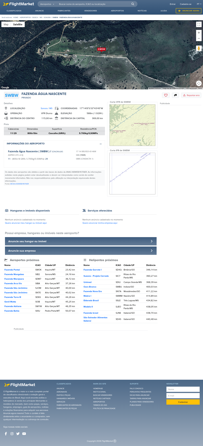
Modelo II (88, 306)
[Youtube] (24, 433)
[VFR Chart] (132, 125)
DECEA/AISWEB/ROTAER (19, 184)
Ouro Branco (90, 286)
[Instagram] (11, 433)
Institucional (99, 392)
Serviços (61, 402)
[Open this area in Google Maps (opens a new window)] (5, 87)
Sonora (47, 17)
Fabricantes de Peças (67, 408)
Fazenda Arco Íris (13, 283)
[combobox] (96, 4)
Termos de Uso (100, 405)
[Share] (175, 95)
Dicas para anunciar (139, 395)
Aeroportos (25, 17)
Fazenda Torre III (12, 297)
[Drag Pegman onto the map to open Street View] (199, 48)
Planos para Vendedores (142, 402)
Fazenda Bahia (11, 311)
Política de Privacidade (104, 408)
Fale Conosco (136, 388)
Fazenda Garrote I (93, 269)
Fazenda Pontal (12, 269)
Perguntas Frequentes (140, 392)
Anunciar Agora (190, 11)
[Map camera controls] (199, 83)
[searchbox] (97, 4)
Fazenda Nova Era (93, 291)
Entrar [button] (173, 4)
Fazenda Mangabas (14, 274)
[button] (133, 4)
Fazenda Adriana (12, 306)
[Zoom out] (199, 38)
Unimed (87, 282)
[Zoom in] (199, 32)
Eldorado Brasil (91, 300)
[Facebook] (5, 433)
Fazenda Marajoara (14, 279)
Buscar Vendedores (102, 395)
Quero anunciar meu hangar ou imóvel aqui (26, 223)
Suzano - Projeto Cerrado (96, 276)
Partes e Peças (63, 395)
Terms (200, 88)
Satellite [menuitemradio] (17, 24)
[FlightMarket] (18, 4)
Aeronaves (62, 392)
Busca (35, 17)
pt (198, 4)
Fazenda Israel (91, 313)
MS (41, 17)
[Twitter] (17, 433)
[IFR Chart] (132, 173)
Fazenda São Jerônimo (15, 288)
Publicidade (135, 405)
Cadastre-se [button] (185, 4)
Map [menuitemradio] (6, 24)
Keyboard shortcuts (155, 88)
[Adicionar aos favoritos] (166, 95)
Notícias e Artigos (101, 398)
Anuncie (60, 388)
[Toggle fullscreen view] (199, 24)
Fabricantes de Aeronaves (69, 405)
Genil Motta (10, 301)
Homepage (98, 388)
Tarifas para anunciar (140, 398)
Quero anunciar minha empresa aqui (99, 223)
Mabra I (87, 296)
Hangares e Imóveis (66, 398)
